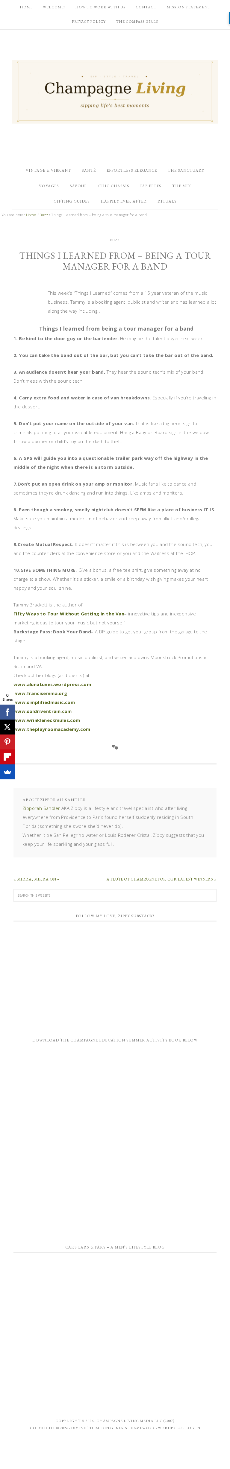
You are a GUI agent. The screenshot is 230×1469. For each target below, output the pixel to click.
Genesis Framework (132, 1428)
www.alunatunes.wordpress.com (52, 684)
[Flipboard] (7, 756)
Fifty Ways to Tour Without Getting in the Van (68, 614)
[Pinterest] (7, 741)
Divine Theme (86, 1428)
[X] (7, 727)
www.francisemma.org (40, 693)
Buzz (115, 240)
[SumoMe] (7, 771)
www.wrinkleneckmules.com (46, 720)
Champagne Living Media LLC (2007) (135, 1420)
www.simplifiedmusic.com (44, 702)
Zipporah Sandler (41, 808)
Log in (192, 1428)
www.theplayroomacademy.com (51, 729)
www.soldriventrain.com (42, 711)
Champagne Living (115, 91)
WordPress (170, 1428)
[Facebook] (7, 712)
